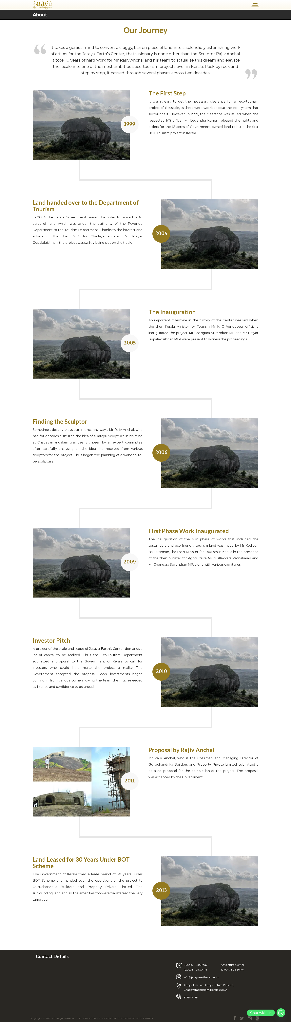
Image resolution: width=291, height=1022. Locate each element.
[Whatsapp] (281, 1012)
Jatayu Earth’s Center (106, 649)
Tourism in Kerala (218, 552)
